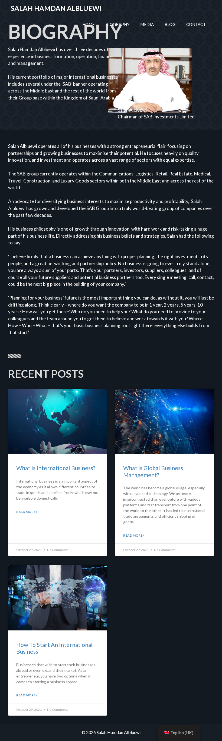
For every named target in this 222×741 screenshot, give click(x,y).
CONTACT (196, 24)
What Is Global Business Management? (153, 471)
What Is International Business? (55, 467)
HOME (88, 24)
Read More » (27, 512)
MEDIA (147, 24)
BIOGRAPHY (117, 24)
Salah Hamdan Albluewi (56, 8)
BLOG (170, 24)
